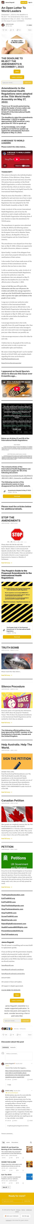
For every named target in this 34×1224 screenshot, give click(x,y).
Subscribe (24, 2)
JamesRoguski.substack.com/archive (13, 974)
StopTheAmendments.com (10, 359)
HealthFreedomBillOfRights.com (14, 927)
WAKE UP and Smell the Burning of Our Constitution (11, 1148)
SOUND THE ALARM (8, 1162)
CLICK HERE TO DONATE (10, 990)
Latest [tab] (8, 1142)
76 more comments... (7, 1133)
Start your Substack (12, 1216)
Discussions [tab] (15, 1142)
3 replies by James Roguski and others (17, 1126)
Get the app (25, 1216)
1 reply (9, 1084)
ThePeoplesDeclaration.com (12, 895)
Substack (8, 1220)
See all (5, 1187)
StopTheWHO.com (8, 913)
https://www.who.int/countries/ (11, 363)
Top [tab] (3, 1142)
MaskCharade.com (9, 920)
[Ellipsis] (31, 1063)
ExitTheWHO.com (8, 902)
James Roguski (10, 24)
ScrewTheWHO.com (9, 916)
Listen (30, 25)
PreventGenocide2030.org (12, 931)
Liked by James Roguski (12, 1092)
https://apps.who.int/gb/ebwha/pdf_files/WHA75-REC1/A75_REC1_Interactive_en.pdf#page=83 (17, 477)
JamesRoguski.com (7, 965)
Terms (23, 1210)
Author (7, 1065)
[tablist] (8, 1047)
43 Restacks (23, 1029)
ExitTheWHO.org (8, 898)
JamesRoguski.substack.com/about (12, 969)
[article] (17, 1152)
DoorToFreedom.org (9, 934)
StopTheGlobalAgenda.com (12, 906)
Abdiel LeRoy (9, 1090)
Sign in (30, 2)
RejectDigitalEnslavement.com (13, 924)
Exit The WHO (6, 1175)
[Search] (31, 1142)
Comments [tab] (5, 1047)
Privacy (18, 1210)
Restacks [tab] (12, 1047)
